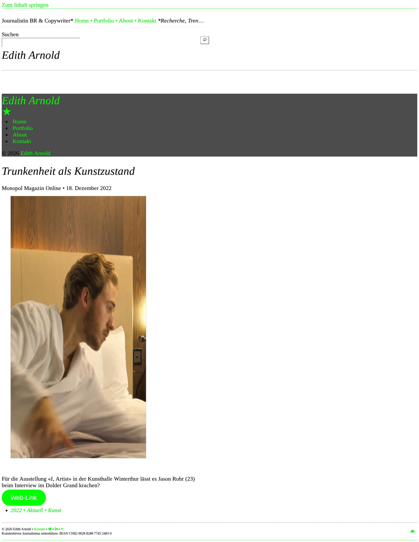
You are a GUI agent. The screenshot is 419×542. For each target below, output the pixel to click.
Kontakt (147, 20)
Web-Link (23, 497)
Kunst (54, 510)
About (126, 20)
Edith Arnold (31, 55)
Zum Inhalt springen (25, 5)
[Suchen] (204, 40)
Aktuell (35, 510)
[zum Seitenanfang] (62, 529)
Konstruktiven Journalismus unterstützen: (57, 533)
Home (82, 20)
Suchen (10, 34)
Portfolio (104, 20)
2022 (16, 510)
